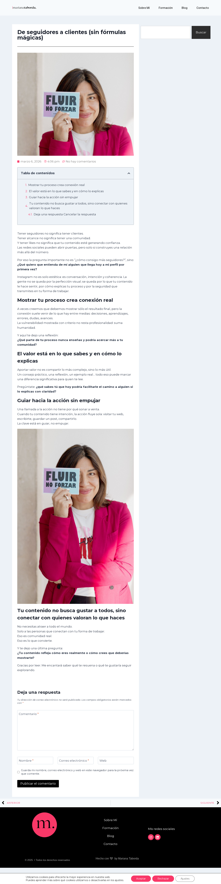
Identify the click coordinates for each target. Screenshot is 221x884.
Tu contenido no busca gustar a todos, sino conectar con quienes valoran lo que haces (78, 206)
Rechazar (163, 878)
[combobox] (165, 32)
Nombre (26, 760)
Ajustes (185, 878)
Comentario (29, 714)
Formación (166, 8)
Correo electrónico (74, 760)
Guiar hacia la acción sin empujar (53, 197)
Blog (185, 8)
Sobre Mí (144, 8)
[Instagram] (151, 837)
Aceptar (141, 878)
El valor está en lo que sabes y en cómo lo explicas (66, 191)
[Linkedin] (158, 837)
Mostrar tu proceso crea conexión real (56, 185)
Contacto (202, 8)
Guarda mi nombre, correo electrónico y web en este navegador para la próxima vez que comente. (77, 772)
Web (103, 760)
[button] (129, 173)
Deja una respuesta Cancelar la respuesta (65, 214)
